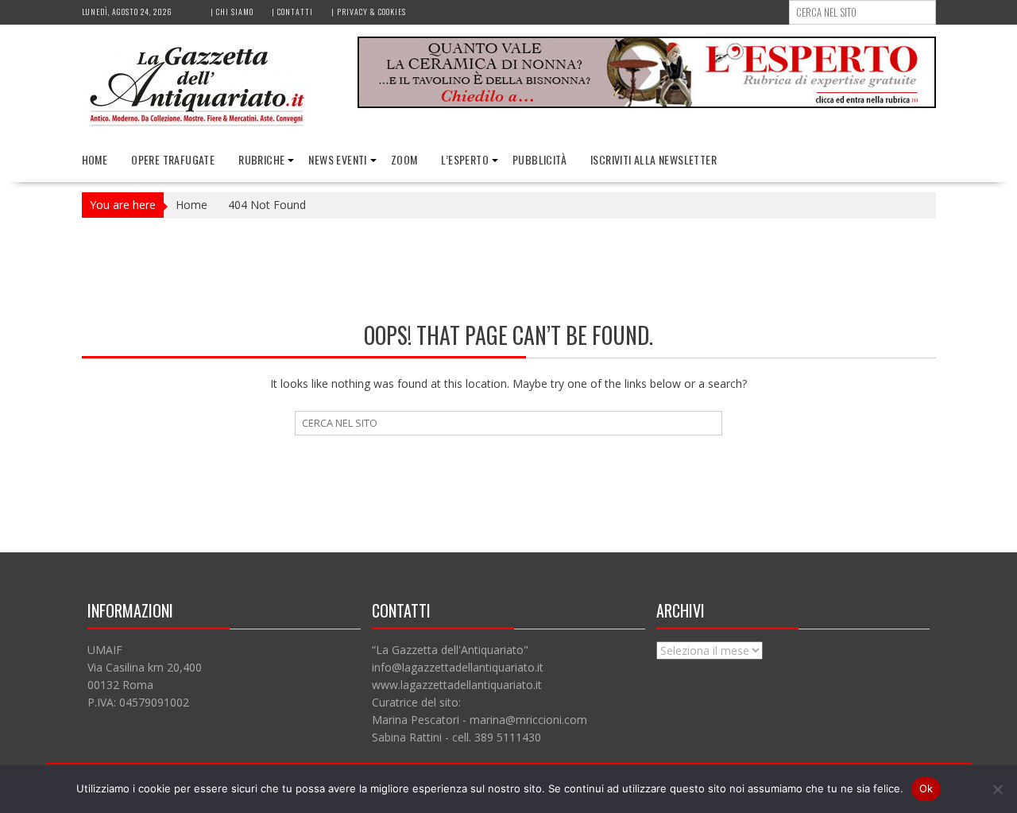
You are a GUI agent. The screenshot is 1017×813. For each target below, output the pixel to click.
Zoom (404, 159)
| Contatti (292, 11)
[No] (997, 789)
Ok (926, 788)
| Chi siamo (232, 11)
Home (95, 159)
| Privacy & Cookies (368, 11)
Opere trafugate (173, 159)
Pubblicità (539, 159)
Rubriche (261, 159)
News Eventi (337, 159)
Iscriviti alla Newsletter (653, 159)
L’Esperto (465, 159)
